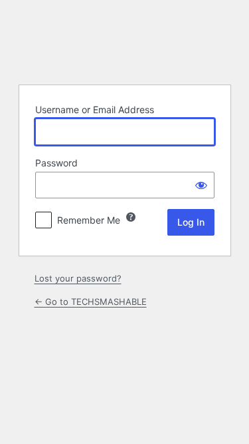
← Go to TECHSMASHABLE (91, 301)
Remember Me (88, 220)
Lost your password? (78, 278)
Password (56, 162)
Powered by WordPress (125, 41)
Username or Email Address (94, 109)
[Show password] (201, 185)
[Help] (131, 217)
